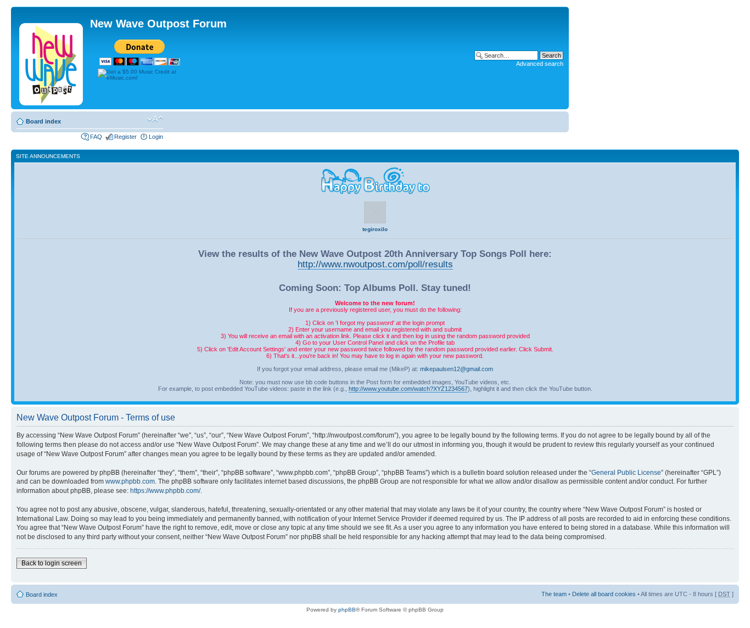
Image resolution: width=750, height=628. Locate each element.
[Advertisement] (363, 119)
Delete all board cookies (604, 594)
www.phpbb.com (130, 481)
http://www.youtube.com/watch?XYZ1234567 (408, 388)
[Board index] (52, 62)
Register (125, 136)
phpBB (347, 610)
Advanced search (539, 63)
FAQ (96, 136)
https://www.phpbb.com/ (165, 491)
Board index (43, 121)
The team (554, 594)
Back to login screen (51, 563)
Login (156, 136)
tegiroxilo (375, 229)
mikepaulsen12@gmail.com (456, 369)
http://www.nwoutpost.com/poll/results (375, 264)
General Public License (626, 472)
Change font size (155, 119)
